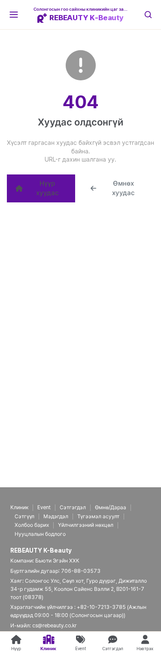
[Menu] (13, 14)
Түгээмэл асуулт (98, 516)
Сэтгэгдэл (73, 507)
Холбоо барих (32, 525)
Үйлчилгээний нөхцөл (85, 525)
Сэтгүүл (24, 516)
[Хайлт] (148, 14)
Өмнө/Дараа (110, 507)
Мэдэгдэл (55, 516)
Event (44, 507)
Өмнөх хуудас (123, 188)
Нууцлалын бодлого (40, 534)
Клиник (19, 507)
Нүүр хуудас (47, 188)
